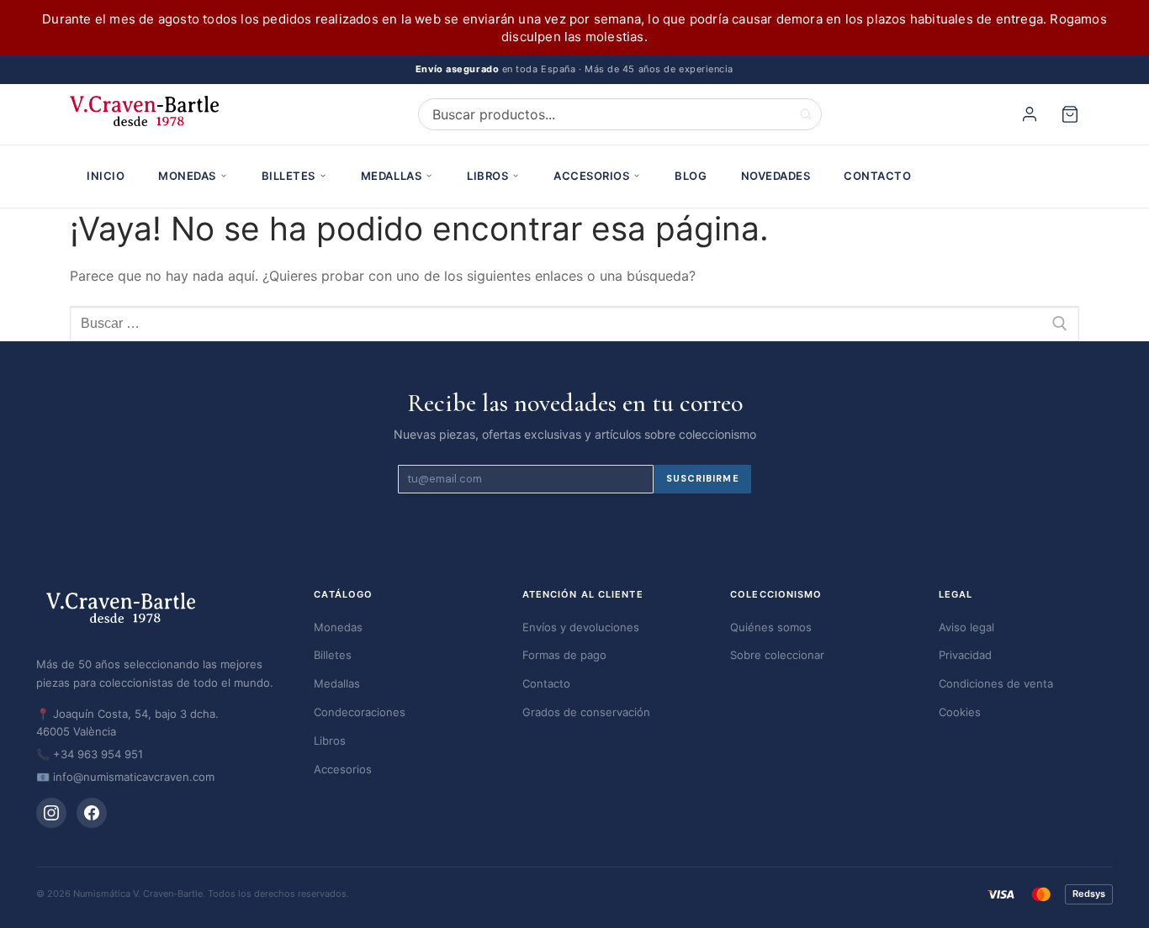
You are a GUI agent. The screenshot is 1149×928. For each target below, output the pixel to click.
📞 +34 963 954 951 (89, 754)
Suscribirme (702, 478)
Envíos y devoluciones (580, 627)
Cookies (960, 712)
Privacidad (965, 655)
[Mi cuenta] (1032, 114)
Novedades (776, 175)
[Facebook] (92, 813)
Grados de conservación (586, 712)
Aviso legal (966, 627)
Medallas (391, 175)
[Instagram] (51, 813)
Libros (487, 175)
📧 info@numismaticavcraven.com (125, 776)
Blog (691, 175)
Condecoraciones (359, 712)
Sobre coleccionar (777, 655)
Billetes (288, 175)
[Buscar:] (574, 323)
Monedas (187, 175)
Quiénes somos (771, 627)
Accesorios (591, 175)
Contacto (877, 175)
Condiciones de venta (996, 683)
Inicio (105, 175)
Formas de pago (564, 655)
